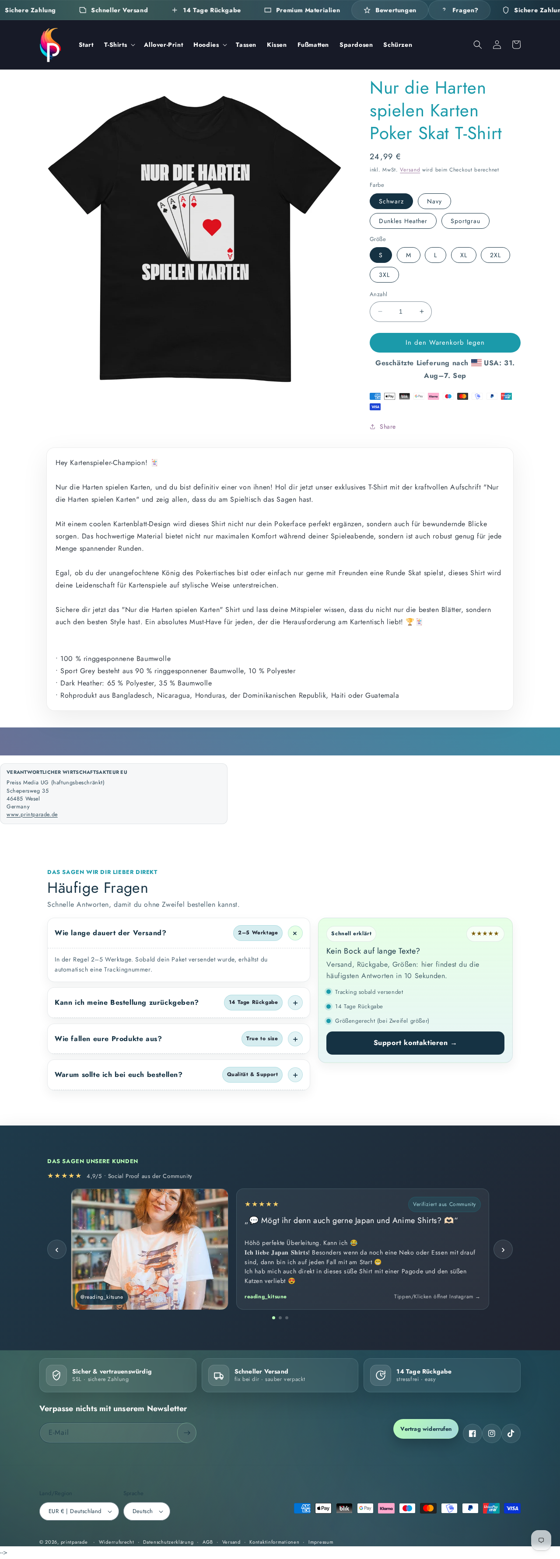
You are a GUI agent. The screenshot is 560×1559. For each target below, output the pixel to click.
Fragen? (465, 10)
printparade (74, 1541)
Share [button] (388, 426)
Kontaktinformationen (274, 1541)
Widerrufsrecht (116, 1541)
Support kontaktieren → (416, 1043)
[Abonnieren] (186, 1433)
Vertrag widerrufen (426, 1429)
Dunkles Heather (403, 221)
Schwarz (391, 201)
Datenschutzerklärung (168, 1541)
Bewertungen (395, 10)
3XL (384, 274)
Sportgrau (465, 221)
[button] (119, 44)
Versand (410, 170)
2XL (495, 255)
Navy (434, 201)
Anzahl (378, 294)
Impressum (320, 1541)
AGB (208, 1541)
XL (463, 255)
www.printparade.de (32, 814)
